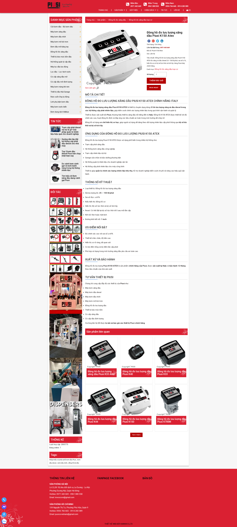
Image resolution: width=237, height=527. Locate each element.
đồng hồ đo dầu (73, 463)
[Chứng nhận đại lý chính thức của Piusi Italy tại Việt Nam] (65, 293)
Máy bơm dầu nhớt (58, 37)
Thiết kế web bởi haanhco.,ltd (119, 524)
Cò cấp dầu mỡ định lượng (61, 82)
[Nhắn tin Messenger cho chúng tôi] (4, 507)
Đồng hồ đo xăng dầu (59, 52)
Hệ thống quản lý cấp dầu (61, 62)
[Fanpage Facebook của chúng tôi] (4, 514)
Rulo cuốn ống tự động (60, 97)
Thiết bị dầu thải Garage (60, 92)
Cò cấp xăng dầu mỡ (59, 77)
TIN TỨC (164, 10)
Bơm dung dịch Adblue (60, 112)
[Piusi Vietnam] (65, 379)
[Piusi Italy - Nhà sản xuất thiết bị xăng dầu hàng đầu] (65, 234)
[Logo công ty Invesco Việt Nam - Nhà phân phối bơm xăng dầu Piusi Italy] (59, 5)
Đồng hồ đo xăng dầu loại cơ (166, 69)
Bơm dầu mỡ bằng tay (60, 47)
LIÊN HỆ (177, 10)
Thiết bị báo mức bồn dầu (61, 57)
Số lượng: (150, 74)
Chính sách (149, 10)
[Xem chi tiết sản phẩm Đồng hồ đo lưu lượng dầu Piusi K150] (136, 401)
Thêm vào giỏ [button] (156, 80)
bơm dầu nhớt (63, 463)
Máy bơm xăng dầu (58, 32)
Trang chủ (103, 10)
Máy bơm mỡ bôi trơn (59, 42)
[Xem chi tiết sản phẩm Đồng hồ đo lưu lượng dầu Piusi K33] (171, 353)
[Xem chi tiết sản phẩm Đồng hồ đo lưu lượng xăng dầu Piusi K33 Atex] (102, 353)
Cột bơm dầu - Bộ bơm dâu (62, 27)
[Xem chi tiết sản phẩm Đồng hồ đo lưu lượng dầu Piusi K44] (102, 401)
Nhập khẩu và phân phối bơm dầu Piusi (62, 460)
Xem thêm (136, 435)
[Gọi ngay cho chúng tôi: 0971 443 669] (4, 499)
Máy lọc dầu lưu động (59, 67)
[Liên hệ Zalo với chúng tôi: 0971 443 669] (4, 522)
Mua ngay (153, 87)
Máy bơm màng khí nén (60, 87)
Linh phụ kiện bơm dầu (60, 102)
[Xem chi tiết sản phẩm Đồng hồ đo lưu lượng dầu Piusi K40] (136, 353)
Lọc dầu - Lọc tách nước (61, 72)
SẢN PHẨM (118, 10)
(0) (189, 10)
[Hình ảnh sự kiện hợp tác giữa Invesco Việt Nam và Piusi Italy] (65, 335)
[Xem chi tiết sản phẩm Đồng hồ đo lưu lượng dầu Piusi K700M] (171, 401)
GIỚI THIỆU (134, 10)
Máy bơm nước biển (59, 107)
